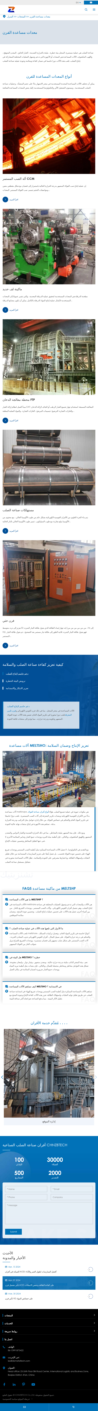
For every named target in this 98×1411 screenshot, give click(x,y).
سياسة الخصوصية (10, 1399)
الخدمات (9, 1323)
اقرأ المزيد (11, 199)
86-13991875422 (15, 1350)
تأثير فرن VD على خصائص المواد (19, 1298)
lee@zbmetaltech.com (19, 1360)
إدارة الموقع (49, 1121)
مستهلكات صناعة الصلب (18, 510)
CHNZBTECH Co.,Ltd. (25, 1395)
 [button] (96, 1077)
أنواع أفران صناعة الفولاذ (38, 811)
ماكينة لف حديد (12, 289)
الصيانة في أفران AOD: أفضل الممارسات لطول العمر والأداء (30, 1271)
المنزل (10, 16)
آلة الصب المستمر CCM (18, 178)
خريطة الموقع (24, 1399)
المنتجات (21, 16)
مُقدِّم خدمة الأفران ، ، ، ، (49, 1023)
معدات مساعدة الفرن (40, 16)
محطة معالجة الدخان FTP (19, 399)
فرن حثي (8, 620)
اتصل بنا (8, 1339)
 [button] (2, 1077)
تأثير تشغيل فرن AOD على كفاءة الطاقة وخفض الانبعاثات (29, 1285)
